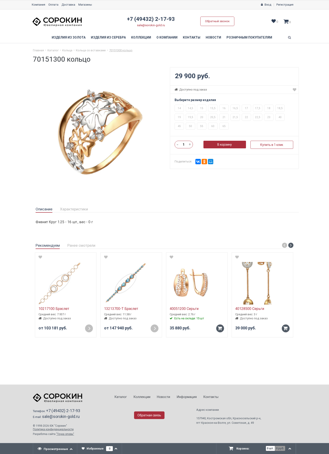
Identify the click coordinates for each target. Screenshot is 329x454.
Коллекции (141, 37)
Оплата (53, 4)
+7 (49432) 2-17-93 (151, 19)
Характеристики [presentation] (74, 209)
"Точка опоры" (65, 434)
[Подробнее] (89, 328)
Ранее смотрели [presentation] (81, 245)
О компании (166, 37)
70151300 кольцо (120, 50)
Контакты (191, 37)
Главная (38, 50)
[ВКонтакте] (198, 161)
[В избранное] (40, 257)
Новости (213, 37)
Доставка (68, 4)
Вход (268, 4)
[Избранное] (294, 89)
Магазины (85, 4)
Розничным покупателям (249, 37)
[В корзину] (220, 328)
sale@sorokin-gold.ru (151, 25)
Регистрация (284, 4)
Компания (38, 4)
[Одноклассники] (204, 161)
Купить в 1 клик (271, 145)
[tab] (44, 209)
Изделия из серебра (108, 37)
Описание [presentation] (44, 209)
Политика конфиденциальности (53, 429)
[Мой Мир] (210, 161)
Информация (187, 397)
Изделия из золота (68, 37)
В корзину (224, 144)
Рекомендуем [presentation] (48, 245)
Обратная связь (149, 415)
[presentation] (55, 448)
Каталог (53, 50)
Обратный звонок (217, 21)
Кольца (67, 50)
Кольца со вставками (91, 50)
